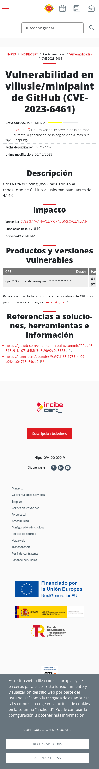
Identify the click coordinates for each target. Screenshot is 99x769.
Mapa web (18, 540)
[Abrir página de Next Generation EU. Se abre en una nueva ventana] (49, 591)
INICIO (11, 54)
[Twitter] (54, 467)
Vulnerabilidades (80, 54)
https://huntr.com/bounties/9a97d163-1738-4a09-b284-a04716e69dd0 (46, 359)
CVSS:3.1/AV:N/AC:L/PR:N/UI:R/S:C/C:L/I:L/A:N (53, 221)
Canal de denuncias (24, 560)
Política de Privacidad (25, 508)
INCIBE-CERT (29, 54)
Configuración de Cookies (47, 730)
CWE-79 (20, 130)
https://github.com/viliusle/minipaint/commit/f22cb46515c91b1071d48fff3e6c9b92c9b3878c (49, 348)
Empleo (17, 501)
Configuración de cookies (28, 527)
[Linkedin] (61, 467)
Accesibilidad (20, 521)
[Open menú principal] (5, 7)
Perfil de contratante (25, 553)
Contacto (17, 488)
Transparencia (21, 547)
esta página (56, 302)
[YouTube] (68, 467)
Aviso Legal (19, 514)
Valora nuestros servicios (28, 495)
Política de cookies (24, 534)
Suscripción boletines (49, 434)
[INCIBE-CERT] (50, 407)
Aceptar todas (47, 758)
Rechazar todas (47, 744)
